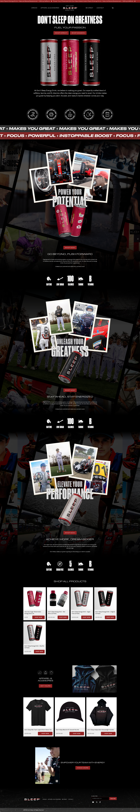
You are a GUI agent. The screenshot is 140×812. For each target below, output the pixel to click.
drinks (34, 8)
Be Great (89, 8)
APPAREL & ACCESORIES (50, 8)
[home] (70, 8)
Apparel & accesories (54, 799)
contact (100, 8)
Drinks (45, 799)
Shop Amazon (78, 33)
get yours (45, 686)
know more (82, 768)
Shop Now (70, 247)
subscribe (94, 796)
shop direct (61, 33)
